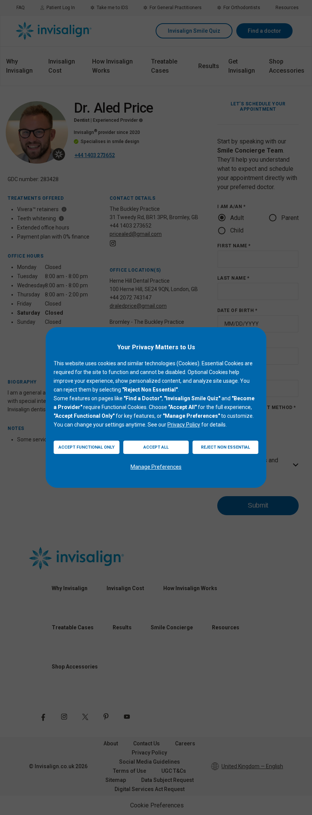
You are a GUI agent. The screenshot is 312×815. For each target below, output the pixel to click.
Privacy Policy (183, 425)
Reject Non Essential (225, 447)
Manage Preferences (156, 467)
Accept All (156, 447)
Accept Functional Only (87, 447)
